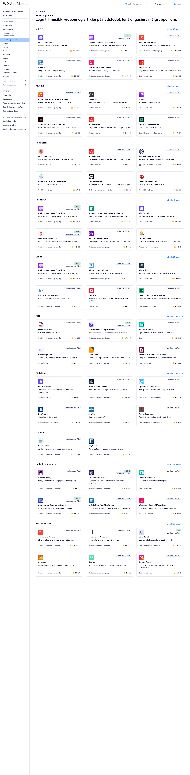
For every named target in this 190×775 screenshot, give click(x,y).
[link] (14, 11)
